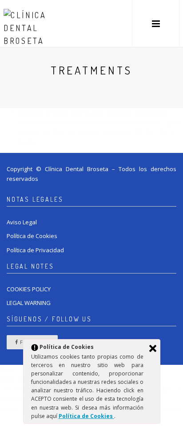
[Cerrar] (152, 348)
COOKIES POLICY (29, 289)
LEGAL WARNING (29, 303)
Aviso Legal (22, 222)
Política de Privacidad (35, 250)
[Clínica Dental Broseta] (30, 23)
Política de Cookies (32, 236)
